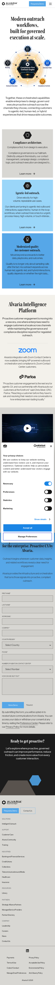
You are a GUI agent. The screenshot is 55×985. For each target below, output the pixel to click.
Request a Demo (37, 4)
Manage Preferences (27, 536)
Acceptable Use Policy (37, 963)
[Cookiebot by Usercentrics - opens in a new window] (34, 446)
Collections (6, 867)
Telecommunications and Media (13, 872)
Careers (5, 931)
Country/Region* (8, 639)
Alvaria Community (9, 840)
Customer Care (7, 835)
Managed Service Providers (12, 910)
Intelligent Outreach (9, 824)
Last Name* (6, 605)
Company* (5, 628)
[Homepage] (9, 3)
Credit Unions (7, 862)
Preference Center (29, 723)
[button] (50, 3)
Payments (10, 958)
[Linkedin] (27, 950)
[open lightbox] (27, 428)
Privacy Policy (12, 726)
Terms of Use (11, 963)
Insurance (5, 882)
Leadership (6, 926)
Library (4, 893)
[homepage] (12, 802)
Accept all (27, 528)
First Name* (6, 593)
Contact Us (27, 811)
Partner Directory (8, 915)
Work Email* (6, 616)
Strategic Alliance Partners (11, 905)
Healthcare (6, 877)
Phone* (5, 652)
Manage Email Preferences (16, 973)
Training (5, 845)
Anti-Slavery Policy (36, 973)
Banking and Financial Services (13, 857)
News (4, 936)
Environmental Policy (36, 968)
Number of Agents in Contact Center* (16, 663)
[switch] (48, 492)
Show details (40, 519)
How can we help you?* (10, 676)
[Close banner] (51, 446)
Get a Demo (13, 705)
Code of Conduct (13, 968)
